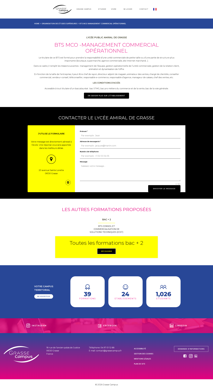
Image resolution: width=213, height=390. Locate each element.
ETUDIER (102, 9)
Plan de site (139, 364)
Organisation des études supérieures (59, 23)
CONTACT (143, 9)
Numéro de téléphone (89, 152)
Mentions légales (142, 359)
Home (36, 23)
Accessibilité (140, 348)
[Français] (156, 9)
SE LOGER (128, 9)
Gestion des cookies (143, 353)
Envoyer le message (164, 189)
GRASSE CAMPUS (83, 9)
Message (83, 162)
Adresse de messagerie (90, 141)
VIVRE (113, 9)
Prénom (84, 131)
